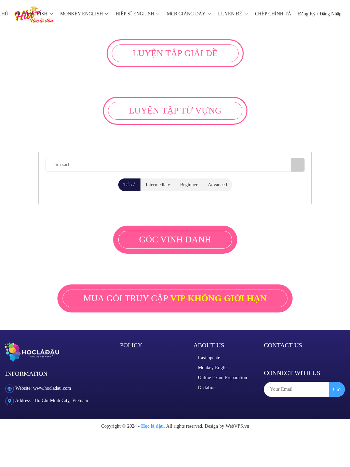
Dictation (207, 387)
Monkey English (214, 367)
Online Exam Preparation (222, 377)
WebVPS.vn (237, 426)
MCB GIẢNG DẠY (186, 13)
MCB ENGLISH (31, 13)
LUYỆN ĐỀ (230, 13)
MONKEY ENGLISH (81, 13)
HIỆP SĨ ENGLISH (135, 13)
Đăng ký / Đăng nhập (319, 13)
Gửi (337, 389)
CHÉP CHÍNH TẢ (273, 13)
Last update (209, 357)
